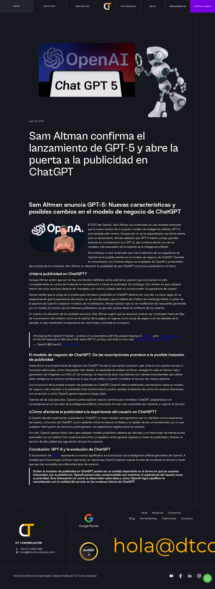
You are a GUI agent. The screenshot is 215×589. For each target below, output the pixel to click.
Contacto (187, 518)
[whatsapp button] (207, 578)
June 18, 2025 (71, 344)
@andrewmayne (169, 335)
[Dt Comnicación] (26, 530)
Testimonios (128, 6)
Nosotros (49, 6)
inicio (16, 6)
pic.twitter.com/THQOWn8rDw (154, 339)
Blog (153, 6)
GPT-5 (56, 455)
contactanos (202, 6)
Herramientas (177, 6)
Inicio (144, 513)
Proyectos (174, 513)
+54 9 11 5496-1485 (31, 549)
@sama (147, 335)
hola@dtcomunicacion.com (37, 552)
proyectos (83, 6)
